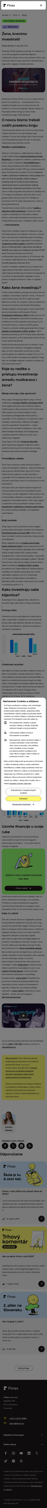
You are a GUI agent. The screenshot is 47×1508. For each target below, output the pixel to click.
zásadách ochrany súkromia (20, 783)
